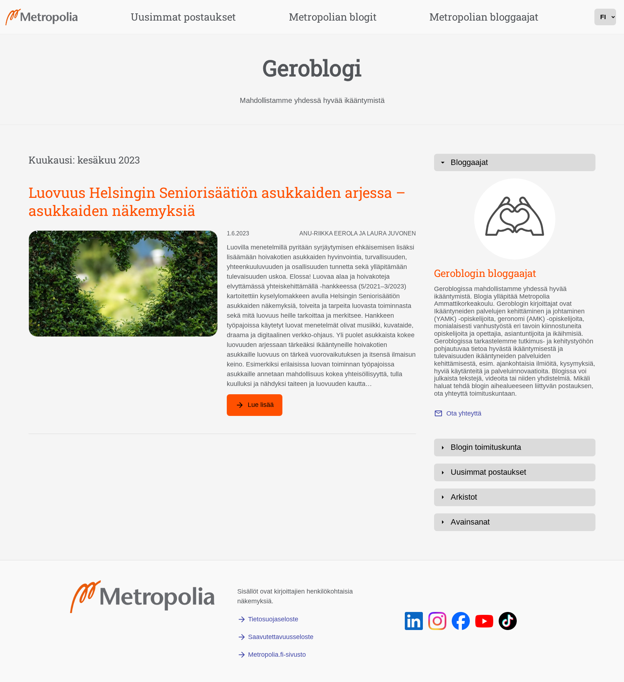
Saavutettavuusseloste (280, 636)
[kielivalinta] (605, 17)
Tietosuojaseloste (273, 619)
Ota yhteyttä (463, 413)
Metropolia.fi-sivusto (277, 654)
